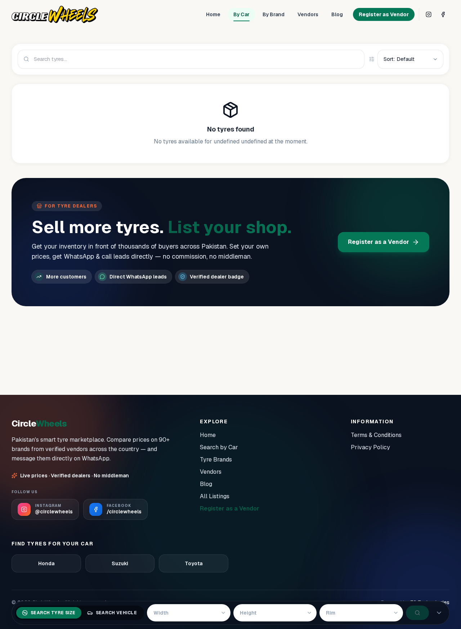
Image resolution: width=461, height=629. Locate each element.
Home (213, 14)
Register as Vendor (384, 14)
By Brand (274, 14)
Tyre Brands (216, 459)
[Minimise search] (439, 613)
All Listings (214, 496)
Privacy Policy (370, 447)
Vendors (307, 14)
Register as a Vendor (378, 242)
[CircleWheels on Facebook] (443, 14)
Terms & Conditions (376, 435)
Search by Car (219, 447)
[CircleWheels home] (55, 14)
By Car (241, 14)
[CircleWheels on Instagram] (428, 14)
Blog (337, 14)
